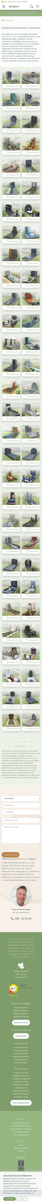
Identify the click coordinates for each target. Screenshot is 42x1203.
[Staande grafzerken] (31, 409)
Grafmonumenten (21, 1047)
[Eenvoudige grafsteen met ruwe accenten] (11, 188)
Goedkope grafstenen (21, 1057)
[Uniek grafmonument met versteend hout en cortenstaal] (31, 143)
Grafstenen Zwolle (21, 1097)
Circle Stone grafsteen (21, 1132)
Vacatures (21, 1151)
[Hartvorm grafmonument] (31, 542)
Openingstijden (21, 1036)
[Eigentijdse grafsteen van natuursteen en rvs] (11, 409)
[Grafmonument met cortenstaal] (11, 254)
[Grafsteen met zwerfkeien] (11, 166)
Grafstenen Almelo (21, 1073)
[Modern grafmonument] (31, 166)
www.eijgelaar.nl (21, 977)
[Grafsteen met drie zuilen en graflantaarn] (31, 498)
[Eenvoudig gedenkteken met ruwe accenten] (31, 276)
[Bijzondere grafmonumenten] (31, 564)
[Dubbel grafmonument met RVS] (31, 77)
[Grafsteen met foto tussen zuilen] (31, 520)
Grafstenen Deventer (21, 1085)
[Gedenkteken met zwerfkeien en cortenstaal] (11, 387)
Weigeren (22, 1199)
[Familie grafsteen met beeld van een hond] (11, 587)
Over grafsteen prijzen (21, 1135)
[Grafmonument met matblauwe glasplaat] (11, 99)
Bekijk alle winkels (21, 1023)
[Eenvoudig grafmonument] (31, 188)
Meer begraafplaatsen (21, 1103)
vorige (21, 737)
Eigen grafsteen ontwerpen (21, 1129)
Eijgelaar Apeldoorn (21, 1014)
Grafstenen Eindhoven (21, 1091)
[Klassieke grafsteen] (31, 254)
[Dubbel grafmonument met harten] (31, 298)
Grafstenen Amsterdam (21, 1079)
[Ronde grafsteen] (11, 121)
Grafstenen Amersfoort (21, 1076)
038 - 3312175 (21, 974)
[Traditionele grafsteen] (11, 719)
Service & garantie (21, 1148)
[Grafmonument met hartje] (11, 298)
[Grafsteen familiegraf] (11, 653)
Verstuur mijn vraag (10, 855)
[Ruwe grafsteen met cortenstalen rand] (11, 609)
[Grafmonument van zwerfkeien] (11, 631)
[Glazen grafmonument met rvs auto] (31, 587)
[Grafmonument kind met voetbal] (31, 343)
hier (33, 1193)
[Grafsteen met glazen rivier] (31, 365)
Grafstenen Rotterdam (21, 1094)
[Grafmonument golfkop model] (11, 564)
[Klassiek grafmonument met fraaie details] (31, 675)
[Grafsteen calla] (11, 542)
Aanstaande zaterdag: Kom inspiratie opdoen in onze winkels (21, 13)
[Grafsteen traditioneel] (31, 719)
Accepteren (9, 1199)
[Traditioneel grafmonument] (11, 697)
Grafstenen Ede (21, 1088)
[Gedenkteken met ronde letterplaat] (31, 210)
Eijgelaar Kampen (21, 1008)
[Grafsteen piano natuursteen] (11, 498)
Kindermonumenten (21, 1054)
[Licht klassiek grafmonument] (11, 675)
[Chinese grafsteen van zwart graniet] (31, 631)
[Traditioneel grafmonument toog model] (31, 697)
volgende (21, 746)
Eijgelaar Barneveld (21, 1011)
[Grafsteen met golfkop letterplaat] (31, 121)
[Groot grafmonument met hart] (31, 99)
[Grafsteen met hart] (31, 321)
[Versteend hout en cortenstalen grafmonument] (31, 609)
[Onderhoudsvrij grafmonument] (11, 365)
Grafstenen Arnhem (21, 1082)
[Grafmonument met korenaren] (11, 77)
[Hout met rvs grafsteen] (11, 431)
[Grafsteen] (31, 431)
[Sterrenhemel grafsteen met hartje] (11, 210)
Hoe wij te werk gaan (21, 1123)
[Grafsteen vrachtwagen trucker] (31, 476)
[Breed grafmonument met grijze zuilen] (11, 520)
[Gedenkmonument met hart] (31, 387)
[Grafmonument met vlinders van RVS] (31, 232)
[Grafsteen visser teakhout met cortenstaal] (11, 476)
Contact (21, 1145)
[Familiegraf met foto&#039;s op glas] (11, 343)
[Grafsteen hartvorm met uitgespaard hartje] (11, 276)
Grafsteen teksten (21, 1060)
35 (32, 742)
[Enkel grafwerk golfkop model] (11, 454)
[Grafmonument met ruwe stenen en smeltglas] (11, 143)
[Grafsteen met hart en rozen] (11, 321)
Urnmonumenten (21, 1051)
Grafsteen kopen (21, 1063)
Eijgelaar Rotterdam (21, 1017)
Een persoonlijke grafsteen (21, 1126)
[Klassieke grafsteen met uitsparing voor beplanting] (11, 232)
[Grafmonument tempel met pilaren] (31, 653)
